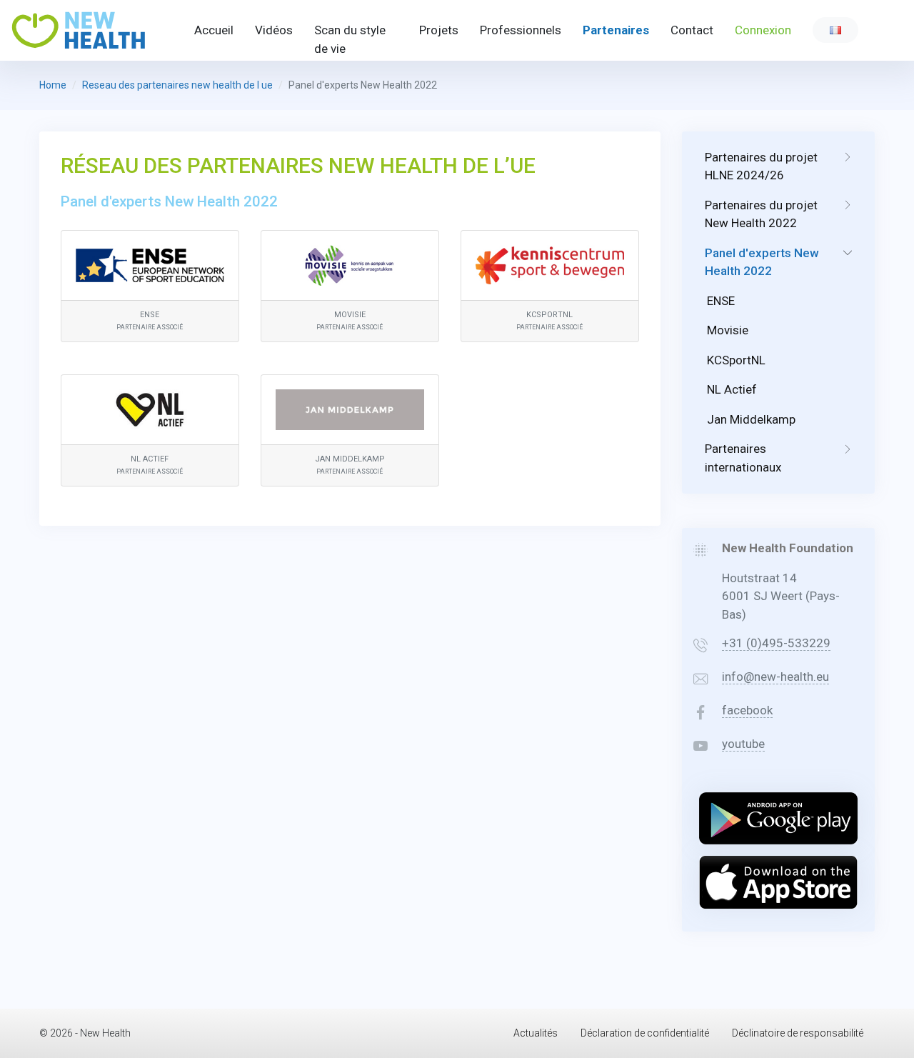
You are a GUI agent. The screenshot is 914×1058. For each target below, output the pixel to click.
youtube (743, 744)
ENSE (721, 301)
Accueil (213, 30)
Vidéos (274, 30)
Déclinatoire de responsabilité (797, 1033)
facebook (747, 710)
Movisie (727, 330)
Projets (438, 30)
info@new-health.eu (775, 676)
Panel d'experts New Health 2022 (762, 262)
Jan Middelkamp (751, 419)
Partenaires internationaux (743, 457)
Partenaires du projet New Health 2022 (761, 214)
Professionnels (520, 30)
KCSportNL (736, 360)
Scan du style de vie (350, 39)
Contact (692, 30)
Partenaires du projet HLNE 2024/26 (761, 166)
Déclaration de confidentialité (645, 1033)
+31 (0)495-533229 (776, 643)
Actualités (535, 1033)
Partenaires (616, 30)
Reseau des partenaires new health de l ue (177, 85)
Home (52, 85)
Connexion (763, 30)
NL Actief (732, 389)
